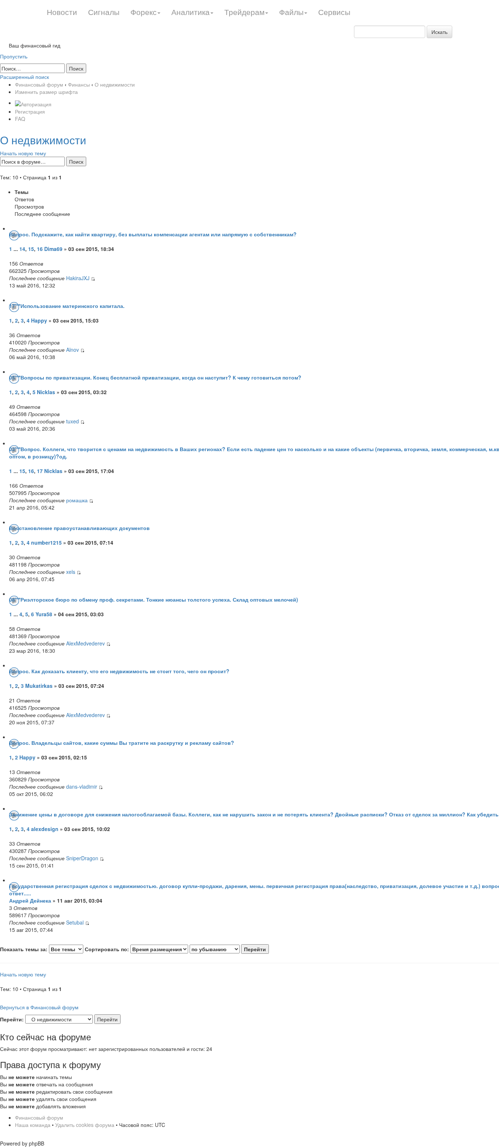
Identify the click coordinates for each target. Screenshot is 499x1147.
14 (22, 248)
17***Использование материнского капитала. (67, 305)
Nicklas (47, 392)
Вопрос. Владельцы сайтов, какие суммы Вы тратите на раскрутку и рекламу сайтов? (121, 742)
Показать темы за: (24, 949)
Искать (439, 31)
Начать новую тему (23, 153)
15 (31, 248)
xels (70, 571)
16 (40, 248)
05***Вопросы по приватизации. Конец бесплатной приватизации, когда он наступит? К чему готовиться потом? (155, 377)
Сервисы (334, 11)
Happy (39, 320)
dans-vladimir (81, 786)
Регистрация (30, 111)
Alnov (72, 349)
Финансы (79, 84)
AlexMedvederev (85, 643)
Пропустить (13, 56)
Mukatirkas (39, 685)
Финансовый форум (39, 84)
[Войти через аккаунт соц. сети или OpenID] (33, 102)
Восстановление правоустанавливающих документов (79, 527)
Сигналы (103, 11)
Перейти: (12, 1019)
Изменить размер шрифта (46, 91)
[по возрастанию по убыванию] (229, 949)
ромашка (77, 500)
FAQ (20, 118)
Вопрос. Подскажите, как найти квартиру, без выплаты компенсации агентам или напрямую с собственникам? (153, 234)
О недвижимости (115, 84)
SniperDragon (82, 858)
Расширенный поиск (24, 76)
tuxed (72, 421)
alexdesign (44, 828)
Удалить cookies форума (84, 1124)
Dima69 (53, 248)
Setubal (75, 922)
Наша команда (32, 1124)
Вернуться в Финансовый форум (39, 1007)
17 (40, 471)
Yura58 (43, 614)
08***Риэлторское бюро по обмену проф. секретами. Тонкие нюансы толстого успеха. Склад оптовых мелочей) (153, 599)
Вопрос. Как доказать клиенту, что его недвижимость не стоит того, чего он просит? (119, 671)
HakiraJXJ (77, 278)
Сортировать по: (107, 949)
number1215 (46, 542)
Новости (62, 11)
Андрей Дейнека (30, 900)
